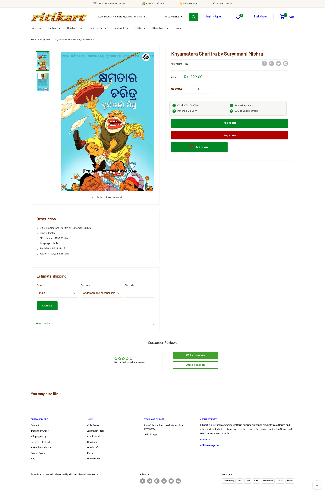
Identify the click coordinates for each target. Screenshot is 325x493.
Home (33, 40)
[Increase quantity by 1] (208, 89)
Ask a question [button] (195, 365)
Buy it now (230, 135)
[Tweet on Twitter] (278, 63)
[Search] (193, 17)
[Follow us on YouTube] (171, 481)
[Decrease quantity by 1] (188, 89)
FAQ (33, 458)
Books (34, 28)
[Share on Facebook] (264, 63)
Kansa (90, 453)
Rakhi (178, 28)
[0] (238, 18)
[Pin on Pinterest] (271, 63)
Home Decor (95, 28)
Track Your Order (40, 431)
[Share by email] (285, 63)
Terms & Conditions (41, 447)
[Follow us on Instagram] (156, 481)
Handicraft (118, 28)
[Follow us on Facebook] (142, 481)
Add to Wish (202, 147)
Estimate (47, 305)
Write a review (195, 355)
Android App (150, 434)
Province (85, 285)
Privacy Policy (38, 453)
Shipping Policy (38, 436)
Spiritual (52, 28)
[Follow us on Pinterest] (164, 481)
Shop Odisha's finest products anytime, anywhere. (164, 427)
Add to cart (230, 122)
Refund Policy (43, 323)
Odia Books (93, 425)
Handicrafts (93, 447)
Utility (138, 28)
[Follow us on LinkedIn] (178, 481)
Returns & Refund (40, 442)
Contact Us (36, 425)
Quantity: (176, 89)
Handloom (72, 28)
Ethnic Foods (93, 436)
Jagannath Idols (95, 431)
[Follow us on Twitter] (149, 481)
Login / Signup (214, 16)
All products (45, 40)
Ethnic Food (158, 28)
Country (41, 285)
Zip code (129, 285)
